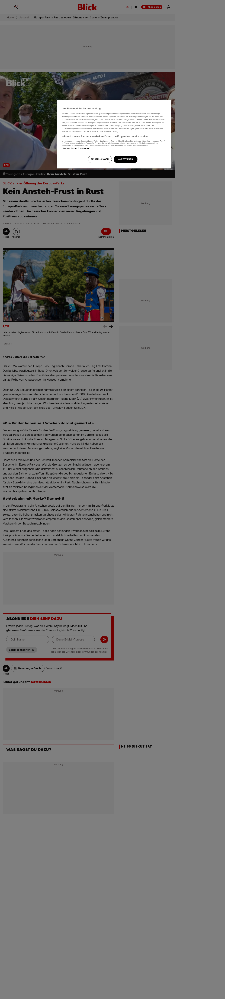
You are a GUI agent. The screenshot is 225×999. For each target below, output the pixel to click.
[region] (114, 134)
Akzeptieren (125, 159)
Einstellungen (100, 159)
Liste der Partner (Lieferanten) (76, 148)
